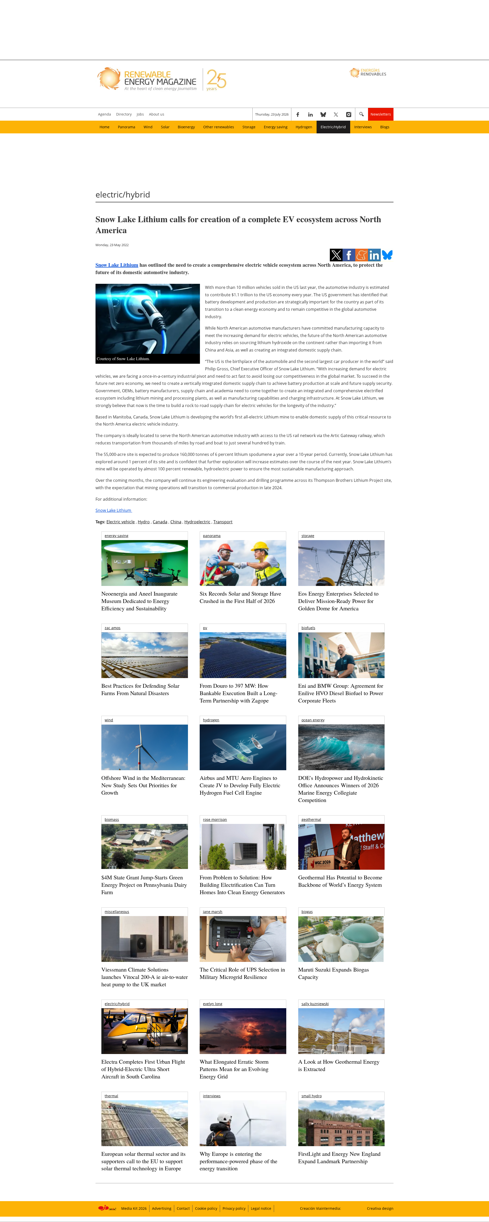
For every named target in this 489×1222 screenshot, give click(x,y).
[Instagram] (348, 114)
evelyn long (212, 1003)
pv (205, 627)
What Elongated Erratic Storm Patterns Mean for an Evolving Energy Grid (234, 1069)
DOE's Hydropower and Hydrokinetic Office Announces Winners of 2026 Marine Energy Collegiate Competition (340, 788)
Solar (165, 126)
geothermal (311, 819)
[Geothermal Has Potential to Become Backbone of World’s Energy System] (341, 854)
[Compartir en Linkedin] (374, 255)
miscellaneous (117, 911)
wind (109, 720)
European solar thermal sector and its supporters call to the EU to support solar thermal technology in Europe (143, 1161)
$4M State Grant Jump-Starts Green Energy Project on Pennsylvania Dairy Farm (144, 884)
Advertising (161, 1208)
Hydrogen (304, 126)
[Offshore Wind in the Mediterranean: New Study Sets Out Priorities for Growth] (144, 758)
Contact (183, 1208)
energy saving (116, 535)
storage (308, 535)
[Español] (368, 72)
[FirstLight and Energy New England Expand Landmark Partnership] (341, 1134)
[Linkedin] (310, 114)
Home (105, 126)
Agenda (104, 114)
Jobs (140, 114)
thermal (111, 1095)
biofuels (308, 627)
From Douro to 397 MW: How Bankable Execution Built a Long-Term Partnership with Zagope (238, 693)
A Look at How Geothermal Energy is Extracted (338, 1065)
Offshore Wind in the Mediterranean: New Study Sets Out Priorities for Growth (143, 785)
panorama (212, 535)
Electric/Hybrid (333, 126)
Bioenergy (186, 126)
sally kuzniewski (315, 1003)
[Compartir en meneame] (361, 255)
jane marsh (212, 911)
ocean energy (313, 720)
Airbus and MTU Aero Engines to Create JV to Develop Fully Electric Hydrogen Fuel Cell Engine (240, 785)
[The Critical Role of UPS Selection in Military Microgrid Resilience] (243, 946)
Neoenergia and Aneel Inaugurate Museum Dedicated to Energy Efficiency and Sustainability (139, 601)
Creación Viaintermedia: (320, 1208)
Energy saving (276, 126)
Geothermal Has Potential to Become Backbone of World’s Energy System (340, 881)
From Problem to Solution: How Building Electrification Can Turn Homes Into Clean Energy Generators (242, 884)
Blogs (384, 126)
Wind (148, 126)
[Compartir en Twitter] (336, 255)
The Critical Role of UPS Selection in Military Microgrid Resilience (242, 973)
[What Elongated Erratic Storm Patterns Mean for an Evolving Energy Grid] (243, 1033)
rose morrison (215, 819)
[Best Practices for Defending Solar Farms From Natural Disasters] (144, 662)
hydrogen (211, 720)
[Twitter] (336, 114)
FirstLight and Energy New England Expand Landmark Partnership (339, 1157)
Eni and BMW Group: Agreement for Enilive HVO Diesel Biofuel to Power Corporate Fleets (340, 693)
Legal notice (261, 1208)
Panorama (126, 126)
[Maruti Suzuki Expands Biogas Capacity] (341, 949)
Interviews (363, 126)
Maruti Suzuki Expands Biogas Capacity (333, 973)
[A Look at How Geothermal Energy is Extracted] (341, 1041)
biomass (112, 819)
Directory (124, 114)
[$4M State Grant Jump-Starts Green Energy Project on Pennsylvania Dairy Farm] (144, 847)
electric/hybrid (117, 1003)
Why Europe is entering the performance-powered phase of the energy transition (238, 1161)
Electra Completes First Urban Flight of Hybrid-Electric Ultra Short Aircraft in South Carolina (143, 1069)
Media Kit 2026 (134, 1208)
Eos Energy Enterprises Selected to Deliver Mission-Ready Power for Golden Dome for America (338, 601)
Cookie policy (206, 1208)
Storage (248, 126)
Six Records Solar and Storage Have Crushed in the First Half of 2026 (240, 597)
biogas (307, 911)
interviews (212, 1095)
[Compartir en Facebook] (349, 255)
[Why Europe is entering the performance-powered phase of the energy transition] (243, 1130)
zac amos (112, 627)
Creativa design (380, 1208)
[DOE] (341, 754)
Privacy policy (234, 1208)
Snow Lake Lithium (117, 265)
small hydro (312, 1095)
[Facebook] (297, 114)
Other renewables (218, 126)
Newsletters (381, 114)
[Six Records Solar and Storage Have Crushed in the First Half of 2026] (243, 569)
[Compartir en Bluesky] (387, 255)
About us (156, 114)
